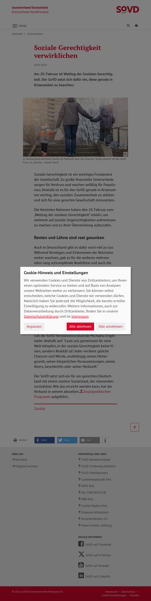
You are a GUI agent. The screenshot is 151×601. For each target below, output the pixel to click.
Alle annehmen (110, 326)
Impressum (80, 316)
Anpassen (34, 326)
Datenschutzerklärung (41, 316)
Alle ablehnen (80, 326)
